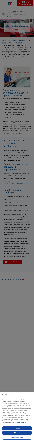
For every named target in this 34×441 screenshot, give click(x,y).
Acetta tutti (17, 428)
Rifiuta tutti (17, 433)
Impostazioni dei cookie (17, 437)
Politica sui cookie (22, 422)
